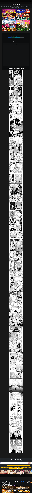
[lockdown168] (9, 22)
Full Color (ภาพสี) (24, 465)
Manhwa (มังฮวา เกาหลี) (20, 468)
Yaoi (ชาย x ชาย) (15, 468)
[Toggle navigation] (31, 1)
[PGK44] (9, 29)
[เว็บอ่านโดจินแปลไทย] (28, 482)
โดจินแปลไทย (2, 1)
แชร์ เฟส (10, 36)
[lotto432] (23, 18)
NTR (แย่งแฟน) (8, 465)
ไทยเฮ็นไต (22, 481)
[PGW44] (23, 29)
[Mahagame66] (23, 11)
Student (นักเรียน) (16, 465)
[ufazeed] (9, 26)
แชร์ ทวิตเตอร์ (17, 36)
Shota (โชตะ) (28, 465)
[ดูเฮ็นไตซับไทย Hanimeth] (31, 482)
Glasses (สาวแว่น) (20, 467)
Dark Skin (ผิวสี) (16, 467)
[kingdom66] (16, 487)
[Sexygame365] (9, 11)
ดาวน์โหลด (21, 36)
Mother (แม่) (20, 465)
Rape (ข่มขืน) (3, 467)
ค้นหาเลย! (30, 463)
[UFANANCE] (23, 15)
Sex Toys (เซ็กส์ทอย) (7, 467)
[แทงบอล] (9, 15)
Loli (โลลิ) (12, 465)
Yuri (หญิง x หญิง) (11, 468)
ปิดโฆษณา (16, 485)
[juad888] (23, 22)
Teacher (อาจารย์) (25, 467)
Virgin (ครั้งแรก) (12, 467)
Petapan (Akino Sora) (7, 38)
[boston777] (9, 18)
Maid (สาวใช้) (29, 467)
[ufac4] (16, 491)
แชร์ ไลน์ (13, 36)
